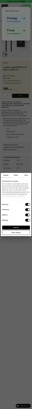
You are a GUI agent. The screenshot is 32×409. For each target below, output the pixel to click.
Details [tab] (16, 175)
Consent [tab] (5, 175)
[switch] (27, 210)
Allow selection (16, 232)
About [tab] (26, 175)
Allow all (16, 227)
